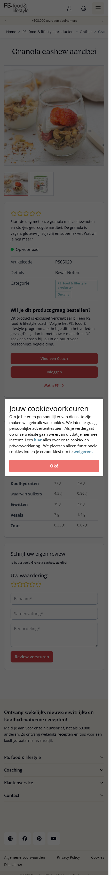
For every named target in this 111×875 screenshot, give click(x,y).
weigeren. (83, 451)
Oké (54, 466)
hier (38, 439)
